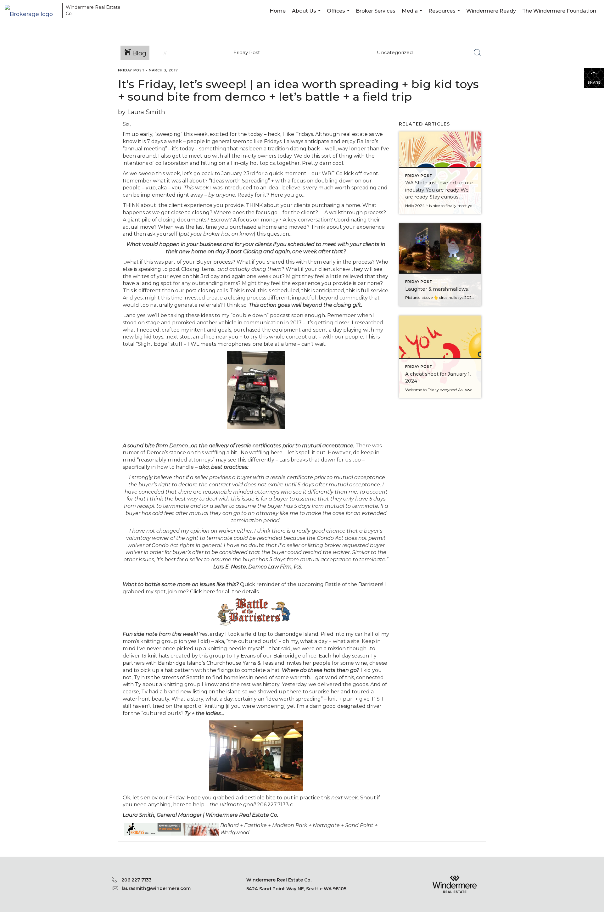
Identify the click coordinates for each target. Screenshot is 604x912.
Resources (444, 15)
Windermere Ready (491, 11)
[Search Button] (477, 52)
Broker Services (375, 11)
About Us (307, 15)
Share (594, 83)
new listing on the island (211, 692)
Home (278, 11)
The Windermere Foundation (559, 11)
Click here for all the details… (226, 592)
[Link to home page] (32, 10)
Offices (339, 15)
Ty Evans (244, 656)
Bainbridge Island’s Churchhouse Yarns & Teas (216, 663)
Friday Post (131, 70)
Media (413, 15)
